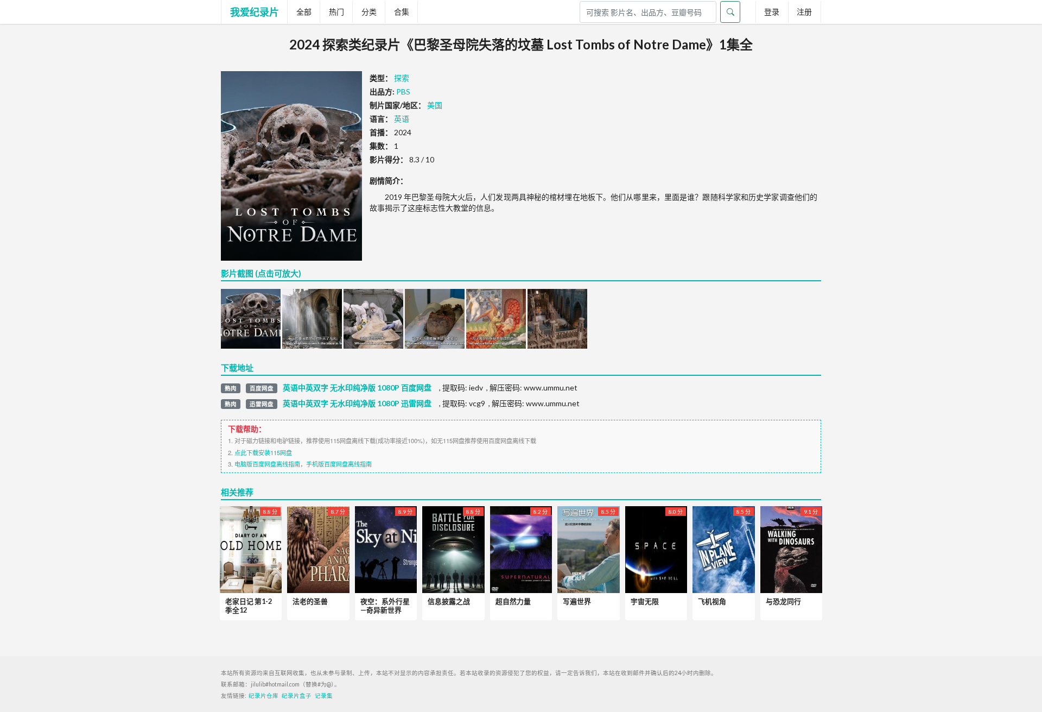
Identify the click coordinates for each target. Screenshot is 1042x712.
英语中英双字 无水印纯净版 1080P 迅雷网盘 (357, 403)
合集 (401, 11)
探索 (401, 78)
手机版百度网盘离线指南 (339, 463)
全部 (304, 11)
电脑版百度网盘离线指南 (267, 463)
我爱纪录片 (254, 12)
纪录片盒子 (297, 695)
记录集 (324, 695)
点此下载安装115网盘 (263, 452)
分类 (369, 11)
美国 (434, 105)
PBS (403, 91)
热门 (336, 11)
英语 (401, 118)
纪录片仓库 (263, 695)
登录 (771, 11)
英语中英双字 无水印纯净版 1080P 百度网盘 (357, 387)
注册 (804, 11)
